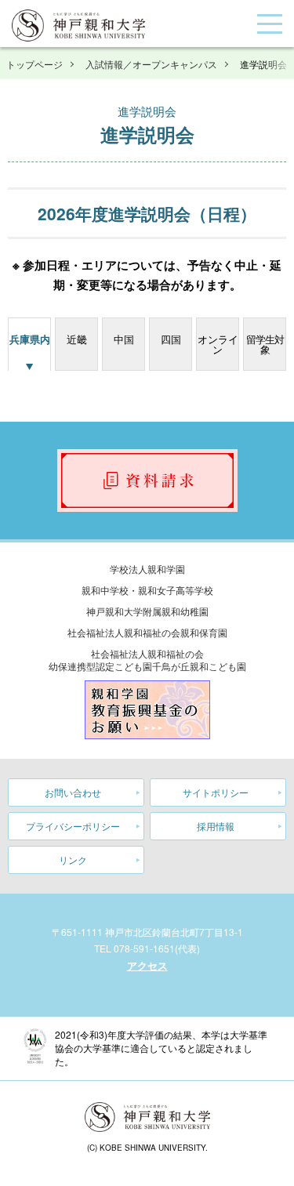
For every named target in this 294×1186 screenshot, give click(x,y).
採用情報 (215, 825)
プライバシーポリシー (73, 825)
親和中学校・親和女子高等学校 (147, 590)
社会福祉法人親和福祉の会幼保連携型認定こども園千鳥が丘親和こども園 (147, 660)
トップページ (34, 64)
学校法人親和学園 (147, 568)
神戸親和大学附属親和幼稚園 (147, 611)
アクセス (147, 965)
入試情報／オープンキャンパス (151, 64)
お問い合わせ (73, 792)
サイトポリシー (216, 792)
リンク (73, 859)
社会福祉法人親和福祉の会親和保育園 (147, 632)
